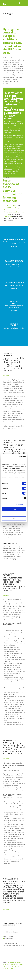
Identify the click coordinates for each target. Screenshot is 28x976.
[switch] (24, 488)
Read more (14, 246)
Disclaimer (10, 968)
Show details (19, 504)
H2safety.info (13, 93)
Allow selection (14, 514)
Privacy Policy (14, 964)
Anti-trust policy (12, 962)
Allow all (14, 509)
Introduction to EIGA (10, 206)
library (9, 889)
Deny (14, 518)
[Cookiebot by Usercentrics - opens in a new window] (19, 456)
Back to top (6, 375)
